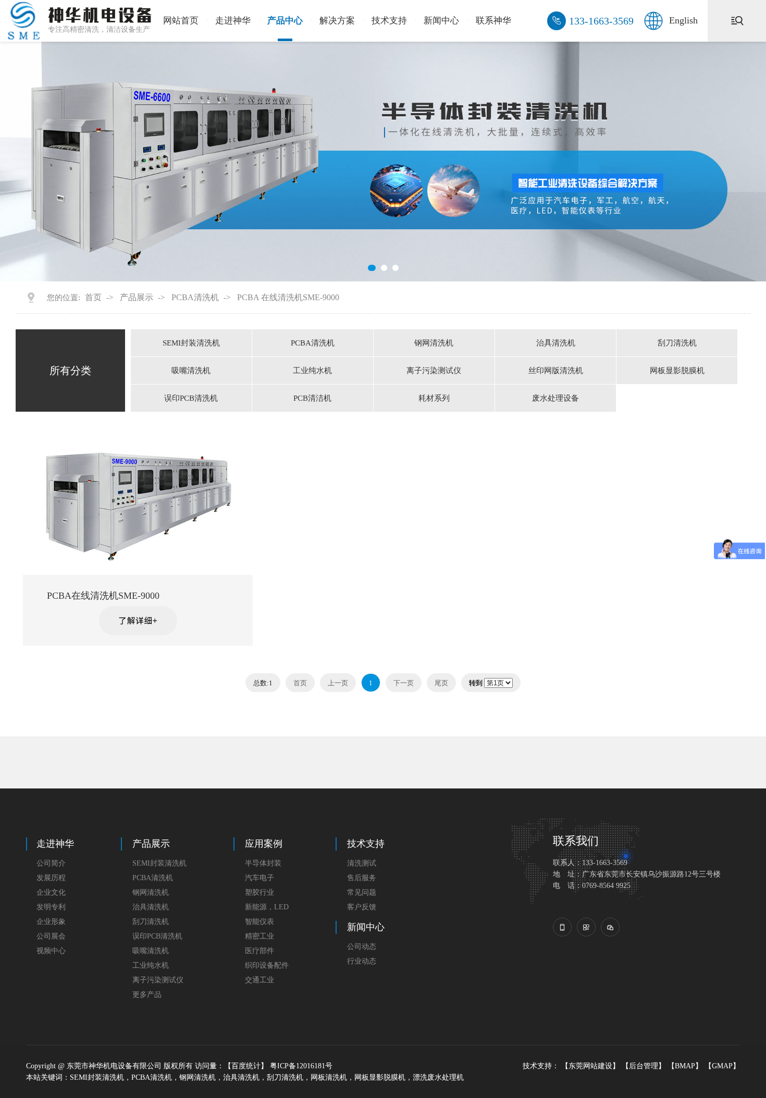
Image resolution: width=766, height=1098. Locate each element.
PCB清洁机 (312, 398)
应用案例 (263, 843)
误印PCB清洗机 (191, 398)
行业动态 (361, 961)
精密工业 (259, 936)
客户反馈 (361, 907)
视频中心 (51, 951)
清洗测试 (361, 863)
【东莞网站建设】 (590, 1066)
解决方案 (337, 21)
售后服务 (361, 878)
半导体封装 (263, 863)
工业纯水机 (312, 370)
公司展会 (51, 936)
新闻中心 (441, 21)
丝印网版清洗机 (555, 370)
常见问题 (361, 892)
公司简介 (51, 863)
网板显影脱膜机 (677, 370)
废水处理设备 (555, 398)
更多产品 (147, 994)
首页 (93, 297)
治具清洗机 (555, 343)
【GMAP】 (722, 1066)
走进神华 (233, 21)
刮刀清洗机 (677, 343)
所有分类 (70, 370)
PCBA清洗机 (195, 297)
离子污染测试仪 (433, 370)
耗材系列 (434, 398)
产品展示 (136, 297)
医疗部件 (259, 951)
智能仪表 (259, 922)
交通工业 (259, 980)
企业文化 (51, 892)
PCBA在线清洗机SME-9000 (103, 595)
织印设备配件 (267, 965)
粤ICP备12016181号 (301, 1066)
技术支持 (389, 21)
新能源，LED (267, 907)
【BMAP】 (685, 1066)
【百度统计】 (246, 1066)
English (683, 20)
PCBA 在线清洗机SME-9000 (288, 297)
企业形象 (51, 922)
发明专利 (51, 907)
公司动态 (361, 947)
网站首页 (181, 21)
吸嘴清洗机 (191, 370)
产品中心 (285, 21)
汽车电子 (259, 878)
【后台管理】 (643, 1066)
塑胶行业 (259, 892)
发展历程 (51, 878)
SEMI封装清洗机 (191, 343)
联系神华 (493, 21)
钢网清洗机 (433, 343)
